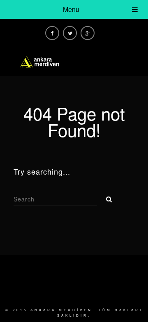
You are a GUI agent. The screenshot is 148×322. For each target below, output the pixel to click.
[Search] (106, 197)
